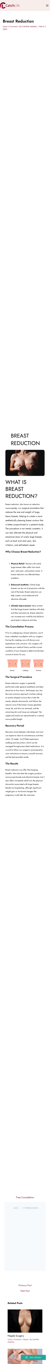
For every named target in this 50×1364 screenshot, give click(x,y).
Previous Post (25, 1285)
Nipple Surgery (16, 1336)
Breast (25, 1339)
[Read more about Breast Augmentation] (25, 1360)
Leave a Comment (10, 26)
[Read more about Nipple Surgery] (25, 1320)
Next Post (25, 1291)
